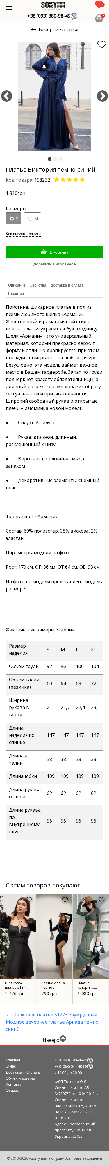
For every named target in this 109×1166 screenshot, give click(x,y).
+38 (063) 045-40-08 (71, 1066)
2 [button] (55, 159)
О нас (11, 1066)
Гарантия (16, 293)
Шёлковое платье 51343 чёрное (16, 987)
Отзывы (12, 1091)
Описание (16, 285)
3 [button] (61, 159)
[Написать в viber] (90, 1060)
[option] (54, 96)
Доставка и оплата (67, 285)
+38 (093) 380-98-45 (48, 16)
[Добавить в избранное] (101, 44)
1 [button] (49, 159)
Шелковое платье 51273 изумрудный (54, 1014)
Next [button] (102, 96)
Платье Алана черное (53, 985)
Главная (13, 1060)
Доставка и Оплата (23, 1072)
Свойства (38, 285)
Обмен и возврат (20, 1078)
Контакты (14, 1085)
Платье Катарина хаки (86, 987)
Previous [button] (6, 96)
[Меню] (9, 8)
